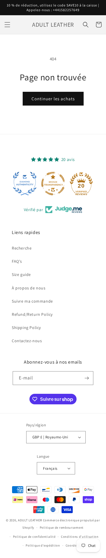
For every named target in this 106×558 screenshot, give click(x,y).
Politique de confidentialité (34, 537)
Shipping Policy (26, 327)
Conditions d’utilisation (80, 537)
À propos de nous (29, 288)
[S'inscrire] (86, 378)
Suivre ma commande (32, 301)
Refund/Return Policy (32, 314)
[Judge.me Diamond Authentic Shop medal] (25, 183)
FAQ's (17, 261)
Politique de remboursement (62, 527)
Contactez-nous (27, 340)
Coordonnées (76, 545)
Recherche (22, 248)
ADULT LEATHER (30, 520)
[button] (7, 24)
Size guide (21, 274)
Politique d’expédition (43, 545)
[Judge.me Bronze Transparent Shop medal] (53, 183)
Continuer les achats (53, 98)
